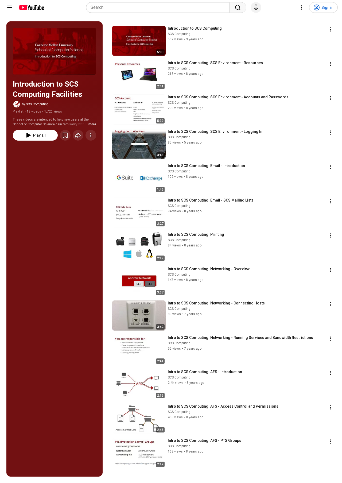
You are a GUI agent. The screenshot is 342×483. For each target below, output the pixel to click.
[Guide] (9, 7)
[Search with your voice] (256, 7)
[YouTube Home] (31, 7)
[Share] (78, 135)
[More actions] (91, 135)
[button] (54, 51)
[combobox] (159, 7)
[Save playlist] (65, 135)
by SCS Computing (35, 104)
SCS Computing (179, 34)
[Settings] (301, 7)
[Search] (237, 7)
